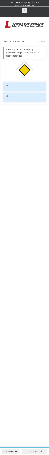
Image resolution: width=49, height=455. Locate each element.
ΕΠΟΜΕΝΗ (9, 451)
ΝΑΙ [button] (7, 85)
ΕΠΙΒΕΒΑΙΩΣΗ (33, 451)
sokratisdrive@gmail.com (24, 5)
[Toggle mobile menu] (43, 31)
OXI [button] (7, 96)
